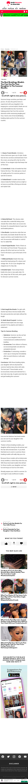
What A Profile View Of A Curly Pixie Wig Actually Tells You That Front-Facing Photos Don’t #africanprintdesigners (13, 645)
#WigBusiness (4, 568)
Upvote (6, 543)
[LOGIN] (26, 11)
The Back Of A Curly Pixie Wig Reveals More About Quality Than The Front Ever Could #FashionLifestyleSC (12, 573)
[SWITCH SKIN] (24, 11)
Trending (22, 8)
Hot (16, 8)
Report (14, 486)
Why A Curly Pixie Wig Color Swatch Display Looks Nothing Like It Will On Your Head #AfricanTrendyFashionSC (14, 621)
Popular (11, 8)
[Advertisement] (14, 34)
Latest (4, 8)
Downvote (21, 543)
